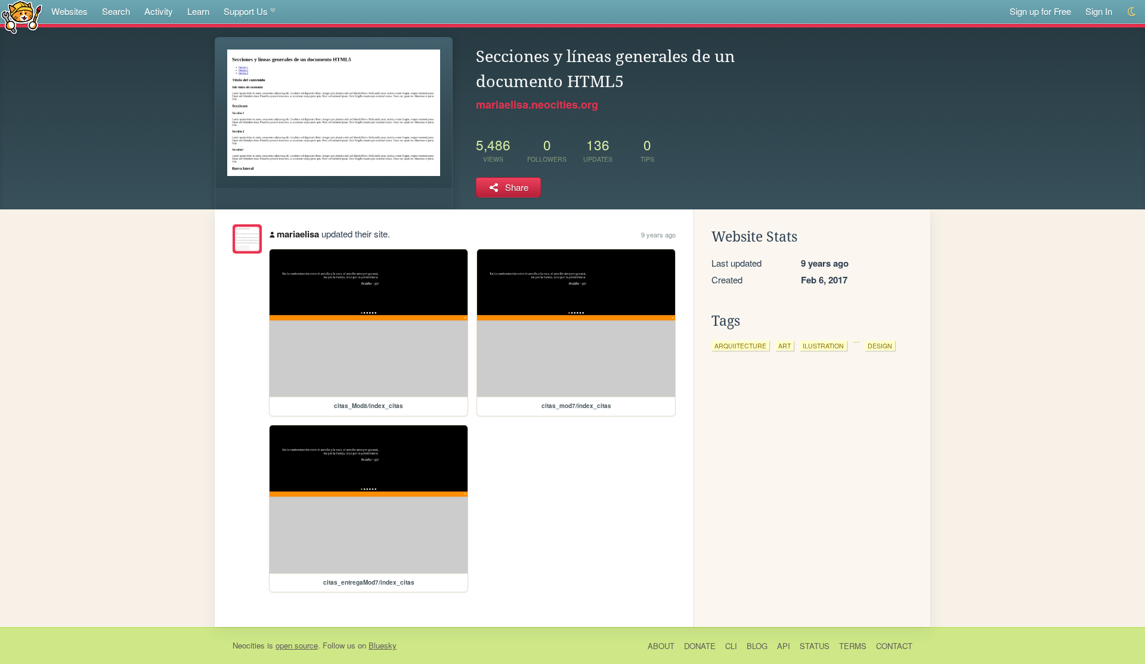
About (661, 645)
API (783, 645)
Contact (894, 645)
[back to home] (22, 16)
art (784, 345)
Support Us (246, 11)
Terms (853, 645)
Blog (757, 645)
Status (815, 645)
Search (116, 11)
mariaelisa (298, 233)
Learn (198, 11)
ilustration (823, 345)
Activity (158, 11)
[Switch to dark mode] (1132, 11)
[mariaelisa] (247, 239)
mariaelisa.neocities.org (537, 104)
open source (297, 645)
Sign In (1098, 11)
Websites (69, 11)
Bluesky (383, 645)
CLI (731, 645)
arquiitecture (740, 345)
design (880, 345)
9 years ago (658, 234)
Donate (700, 645)
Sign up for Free (1040, 11)
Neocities (249, 645)
